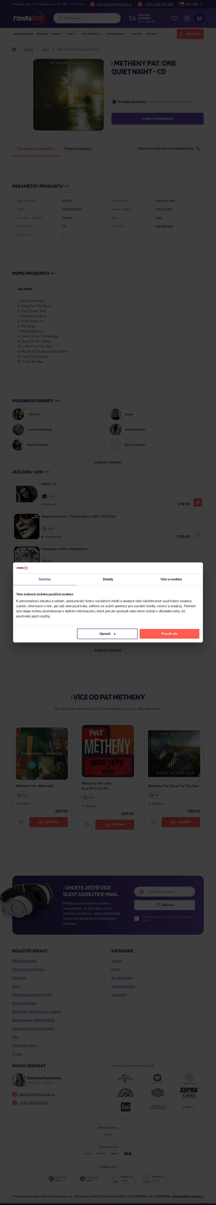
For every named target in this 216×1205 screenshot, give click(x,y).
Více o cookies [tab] (171, 579)
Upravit (105, 633)
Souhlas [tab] (45, 579)
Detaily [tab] (108, 579)
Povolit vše (169, 633)
